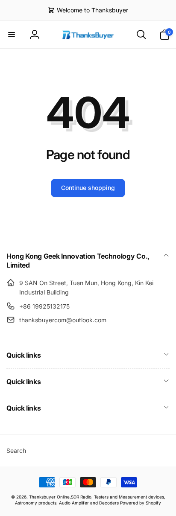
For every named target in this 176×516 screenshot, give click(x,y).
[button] (11, 34)
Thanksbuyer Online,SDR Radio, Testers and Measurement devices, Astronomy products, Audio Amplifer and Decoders (90, 499)
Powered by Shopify (140, 502)
